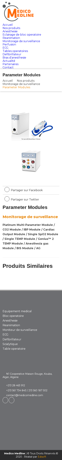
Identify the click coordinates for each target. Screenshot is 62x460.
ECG (5, 47)
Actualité (9, 61)
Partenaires (10, 64)
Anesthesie (10, 31)
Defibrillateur (12, 54)
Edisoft (42, 456)
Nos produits (11, 28)
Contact (8, 67)
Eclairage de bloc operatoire (22, 34)
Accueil (8, 24)
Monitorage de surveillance (21, 41)
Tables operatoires (15, 51)
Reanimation (11, 38)
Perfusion (9, 44)
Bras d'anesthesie (14, 57)
